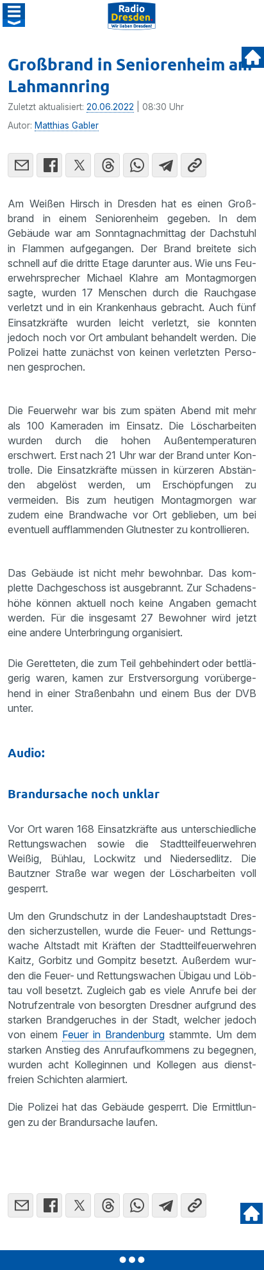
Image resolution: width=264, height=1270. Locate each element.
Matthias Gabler (67, 125)
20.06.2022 (110, 107)
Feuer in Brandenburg (113, 1034)
